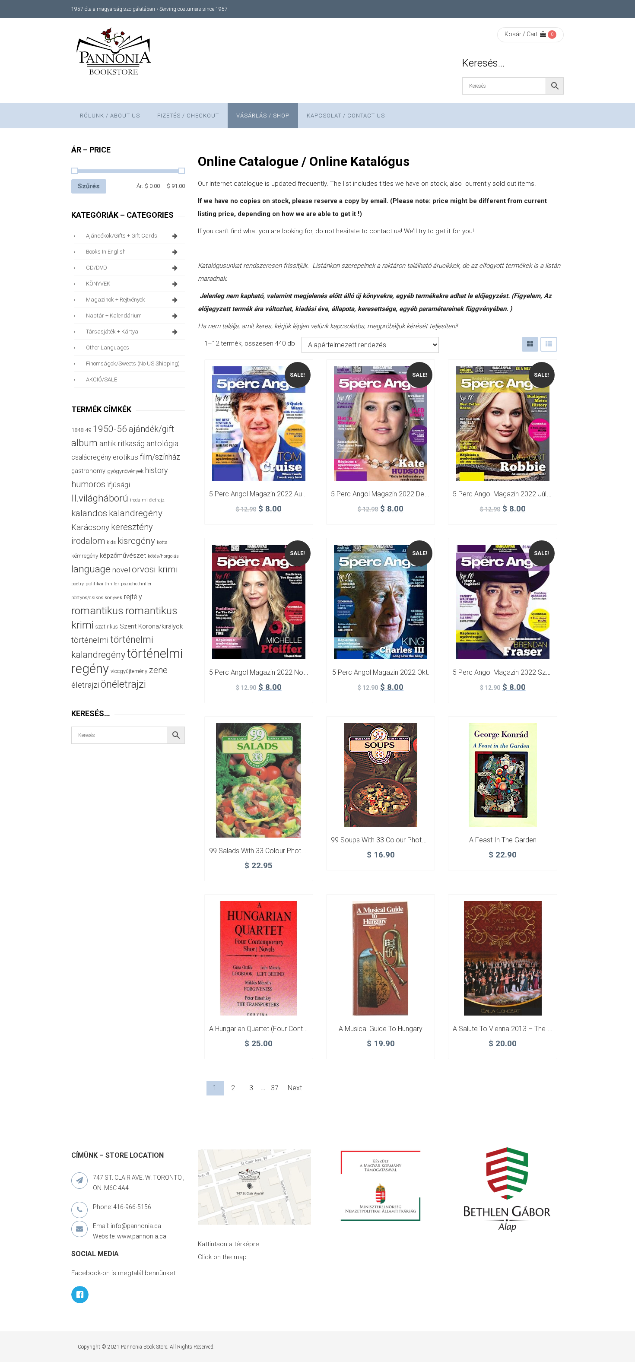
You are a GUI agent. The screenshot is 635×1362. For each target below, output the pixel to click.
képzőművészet (123, 555)
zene (158, 670)
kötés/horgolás (163, 556)
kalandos (89, 513)
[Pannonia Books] (114, 53)
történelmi (89, 640)
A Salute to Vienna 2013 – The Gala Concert (520, 1029)
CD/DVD (96, 267)
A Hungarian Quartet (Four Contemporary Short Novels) (292, 1029)
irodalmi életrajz (147, 500)
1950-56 (110, 429)
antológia (162, 443)
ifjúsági (118, 484)
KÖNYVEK (98, 283)
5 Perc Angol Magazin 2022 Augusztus (267, 494)
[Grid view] (530, 344)
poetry (77, 584)
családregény (91, 457)
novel (121, 569)
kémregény (84, 555)
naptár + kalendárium (114, 315)
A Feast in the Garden (503, 840)
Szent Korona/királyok (151, 626)
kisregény (136, 541)
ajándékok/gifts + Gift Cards (121, 235)
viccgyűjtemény (129, 671)
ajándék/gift (151, 429)
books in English (106, 251)
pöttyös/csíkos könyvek (96, 597)
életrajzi (85, 685)
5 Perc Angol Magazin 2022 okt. (380, 672)
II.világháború (99, 498)
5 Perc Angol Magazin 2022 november (268, 672)
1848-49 (81, 430)
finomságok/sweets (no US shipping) (133, 363)
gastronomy (88, 470)
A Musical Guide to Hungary (380, 1029)
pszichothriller (136, 584)
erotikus (125, 457)
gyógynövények (125, 471)
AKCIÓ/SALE (101, 379)
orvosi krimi (155, 569)
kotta (162, 542)
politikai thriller (102, 584)
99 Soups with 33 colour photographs (389, 840)
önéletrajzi (123, 684)
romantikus (97, 610)
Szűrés (89, 186)
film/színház (160, 456)
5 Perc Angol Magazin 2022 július (504, 494)
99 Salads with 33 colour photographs (267, 851)
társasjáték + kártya (112, 331)
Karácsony (90, 527)
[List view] (548, 344)
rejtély (133, 597)
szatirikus (106, 627)
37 (275, 1088)
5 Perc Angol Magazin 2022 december (389, 494)
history (156, 470)
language (91, 569)
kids (111, 542)
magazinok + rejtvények (115, 299)
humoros (88, 484)
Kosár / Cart (521, 34)
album (84, 443)
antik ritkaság (122, 443)
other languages (107, 347)
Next (295, 1088)
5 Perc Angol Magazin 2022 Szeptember (514, 672)
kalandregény (135, 513)
